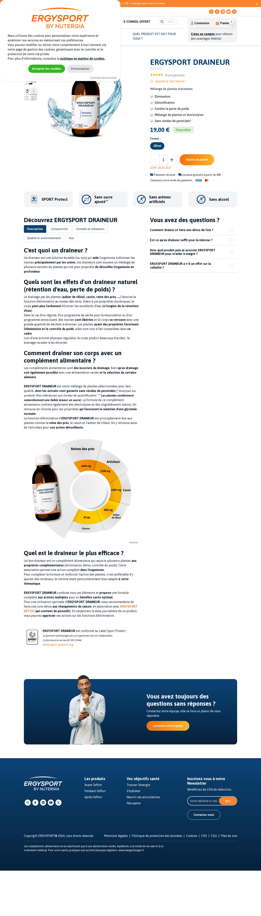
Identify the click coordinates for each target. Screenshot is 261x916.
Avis (71, 238)
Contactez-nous (204, 814)
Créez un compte (203, 34)
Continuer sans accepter (103, 77)
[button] (223, 23)
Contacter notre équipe (168, 725)
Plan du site (229, 835)
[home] (43, 783)
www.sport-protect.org (58, 644)
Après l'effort (93, 797)
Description (35, 228)
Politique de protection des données (157, 835)
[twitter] (234, 11)
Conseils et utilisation (90, 228)
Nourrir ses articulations (143, 797)
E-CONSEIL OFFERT (137, 21)
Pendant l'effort (95, 791)
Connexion (201, 23)
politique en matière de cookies (82, 58)
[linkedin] (223, 11)
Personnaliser (80, 68)
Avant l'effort (93, 785)
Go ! (227, 801)
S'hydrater (133, 791)
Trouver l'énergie (138, 785)
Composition (59, 228)
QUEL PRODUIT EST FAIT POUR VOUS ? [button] (154, 36)
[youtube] (228, 11)
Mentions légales (116, 835)
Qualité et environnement (44, 238)
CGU (214, 835)
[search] (162, 21)
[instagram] (211, 11)
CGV (204, 835)
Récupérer (134, 803)
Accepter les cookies (46, 68)
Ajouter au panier (197, 159)
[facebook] (217, 11)
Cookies (191, 835)
